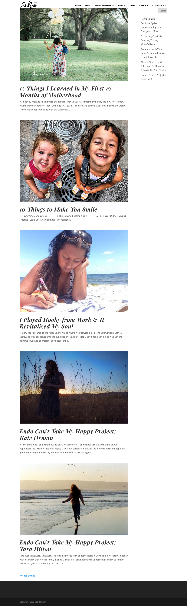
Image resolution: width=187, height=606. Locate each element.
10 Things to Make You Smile (58, 209)
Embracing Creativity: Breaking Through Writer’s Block (152, 40)
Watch (142, 6)
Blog (120, 6)
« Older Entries (27, 575)
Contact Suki (159, 6)
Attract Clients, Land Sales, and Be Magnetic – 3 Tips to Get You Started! (154, 66)
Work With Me (103, 6)
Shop (132, 6)
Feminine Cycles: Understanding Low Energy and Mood (151, 27)
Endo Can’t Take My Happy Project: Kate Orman (68, 434)
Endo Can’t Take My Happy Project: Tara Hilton (68, 545)
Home (78, 6)
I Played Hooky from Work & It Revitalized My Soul (62, 323)
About (88, 6)
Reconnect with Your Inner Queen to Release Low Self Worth (153, 53)
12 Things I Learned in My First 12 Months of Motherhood (65, 91)
